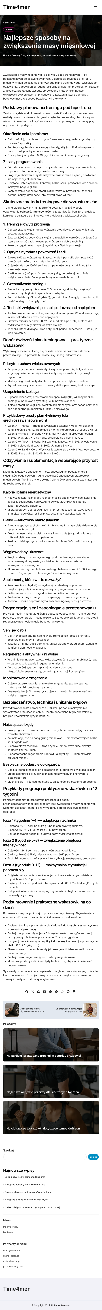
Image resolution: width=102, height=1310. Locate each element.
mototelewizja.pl (11, 1261)
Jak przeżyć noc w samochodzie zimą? (25, 1177)
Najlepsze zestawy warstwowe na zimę (25, 1184)
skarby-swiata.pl (11, 1250)
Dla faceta (8, 1232)
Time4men (17, 7)
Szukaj (8, 1150)
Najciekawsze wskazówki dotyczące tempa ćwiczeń (43, 1128)
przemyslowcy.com (13, 1266)
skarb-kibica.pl (11, 1255)
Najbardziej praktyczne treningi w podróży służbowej (44, 1055)
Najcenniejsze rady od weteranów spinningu (28, 1192)
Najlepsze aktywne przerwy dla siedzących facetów (43, 1092)
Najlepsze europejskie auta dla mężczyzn (26, 1199)
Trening (9, 29)
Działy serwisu (10, 1226)
